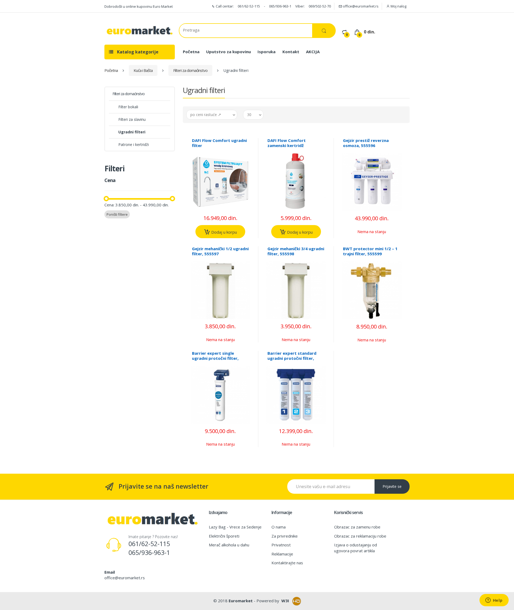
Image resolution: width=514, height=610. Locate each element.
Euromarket (241, 600)
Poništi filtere (117, 214)
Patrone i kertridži (133, 144)
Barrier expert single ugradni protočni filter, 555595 (215, 358)
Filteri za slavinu (132, 119)
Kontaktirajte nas (287, 562)
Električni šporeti (224, 536)
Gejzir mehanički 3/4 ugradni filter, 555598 (295, 251)
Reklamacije (282, 554)
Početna (191, 51)
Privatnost (281, 544)
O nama (278, 527)
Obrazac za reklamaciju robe (360, 536)
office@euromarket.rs (360, 6)
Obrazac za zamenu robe (357, 527)
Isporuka (266, 51)
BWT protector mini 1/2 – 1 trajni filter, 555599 (370, 251)
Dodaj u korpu (223, 232)
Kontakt (290, 51)
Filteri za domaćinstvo (190, 70)
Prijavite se (392, 486)
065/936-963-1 (280, 6)
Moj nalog (398, 6)
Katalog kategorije (137, 52)
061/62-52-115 (249, 6)
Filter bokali (128, 106)
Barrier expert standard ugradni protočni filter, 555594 (291, 358)
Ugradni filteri (131, 131)
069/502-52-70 (320, 6)
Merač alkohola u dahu (229, 544)
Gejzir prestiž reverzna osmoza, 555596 (366, 143)
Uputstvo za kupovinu (228, 51)
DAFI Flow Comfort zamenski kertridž (286, 143)
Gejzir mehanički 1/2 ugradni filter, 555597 (220, 251)
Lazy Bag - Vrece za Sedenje (235, 527)
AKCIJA (313, 51)
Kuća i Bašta (143, 70)
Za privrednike (284, 536)
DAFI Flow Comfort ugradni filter (219, 143)
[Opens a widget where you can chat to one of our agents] (494, 600)
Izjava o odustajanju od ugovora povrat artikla (355, 547)
